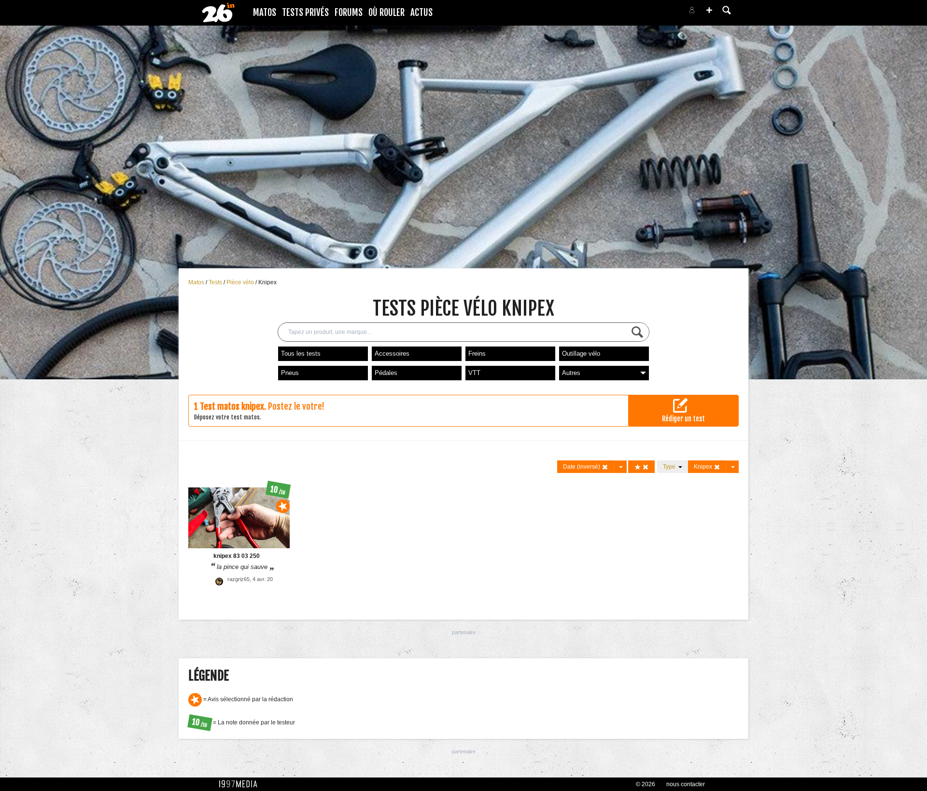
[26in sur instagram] (652, 12)
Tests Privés (305, 12)
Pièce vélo (240, 282)
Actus (421, 12)
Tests (216, 282)
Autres (571, 372)
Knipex (267, 282)
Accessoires (392, 353)
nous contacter (685, 784)
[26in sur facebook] (641, 12)
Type (670, 466)
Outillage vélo (581, 353)
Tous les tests (301, 353)
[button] (709, 10)
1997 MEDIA (241, 784)
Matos (264, 12)
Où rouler (386, 12)
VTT (474, 372)
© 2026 (645, 784)
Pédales (386, 372)
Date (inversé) (582, 466)
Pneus (290, 372)
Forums (349, 12)
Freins (477, 353)
